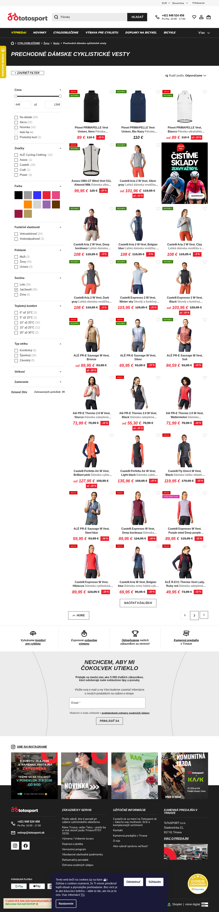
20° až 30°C (29, 332)
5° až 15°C (28, 317)
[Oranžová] (28, 204)
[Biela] (19, 204)
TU (82, 894)
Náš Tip (26, 132)
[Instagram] (15, 846)
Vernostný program (74, 849)
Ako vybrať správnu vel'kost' (130, 846)
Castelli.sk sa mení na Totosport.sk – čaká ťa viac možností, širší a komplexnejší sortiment (135, 822)
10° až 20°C (29, 322)
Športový (27, 355)
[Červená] (47, 195)
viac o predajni (176, 838)
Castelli (27, 164)
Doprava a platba (72, 844)
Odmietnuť (133, 881)
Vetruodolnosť (31, 233)
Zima (24, 294)
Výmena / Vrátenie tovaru (78, 838)
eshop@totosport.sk (30, 832)
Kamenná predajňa (186, 640)
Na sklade (28, 117)
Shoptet (177, 904)
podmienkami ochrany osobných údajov (126, 713)
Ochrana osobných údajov (77, 865)
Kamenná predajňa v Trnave (130, 835)
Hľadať (137, 17)
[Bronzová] (28, 214)
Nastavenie (66, 903)
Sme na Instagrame (32, 746)
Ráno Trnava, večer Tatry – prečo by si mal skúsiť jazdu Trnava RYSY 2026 (84, 830)
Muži (24, 256)
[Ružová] (56, 195)
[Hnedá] (56, 204)
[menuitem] (18, 33)
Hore (81, 615)
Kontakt (118, 830)
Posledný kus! (30, 137)
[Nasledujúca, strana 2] (194, 615)
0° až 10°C (28, 312)
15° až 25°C (29, 327)
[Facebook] (26, 846)
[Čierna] (19, 195)
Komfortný (27, 350)
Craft (24, 169)
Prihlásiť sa (109, 720)
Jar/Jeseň (28, 289)
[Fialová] (47, 204)
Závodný (27, 360)
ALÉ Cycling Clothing (36, 154)
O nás (116, 841)
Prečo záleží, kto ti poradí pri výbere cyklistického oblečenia (81, 821)
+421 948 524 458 (173, 15)
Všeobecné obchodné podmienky (82, 854)
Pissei (25, 174)
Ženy (25, 261)
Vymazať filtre (19, 391)
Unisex (26, 266)
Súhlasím (155, 881)
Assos (25, 159)
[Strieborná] (37, 204)
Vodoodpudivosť (31, 238)
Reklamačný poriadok (75, 860)
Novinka (27, 127)
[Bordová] (19, 214)
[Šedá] (28, 195)
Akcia (25, 122)
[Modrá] (37, 195)
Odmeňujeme (130, 640)
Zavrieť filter (27, 73)
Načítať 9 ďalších (138, 602)
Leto (25, 284)
